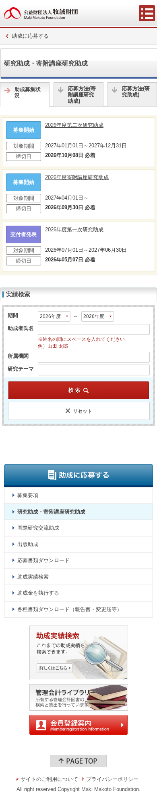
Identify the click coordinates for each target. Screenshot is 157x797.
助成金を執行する (38, 593)
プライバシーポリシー (112, 779)
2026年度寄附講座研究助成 (77, 177)
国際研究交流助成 (38, 528)
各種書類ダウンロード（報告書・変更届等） (69, 609)
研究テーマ (21, 368)
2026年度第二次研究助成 (74, 125)
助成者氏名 (21, 328)
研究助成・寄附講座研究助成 (51, 512)
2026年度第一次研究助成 (74, 229)
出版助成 (27, 544)
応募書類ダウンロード (43, 560)
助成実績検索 (33, 577)
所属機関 (18, 356)
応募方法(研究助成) (136, 92)
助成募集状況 (27, 92)
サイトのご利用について (49, 779)
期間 (13, 315)
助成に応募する (30, 36)
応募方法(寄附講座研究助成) (82, 95)
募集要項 (27, 495)
